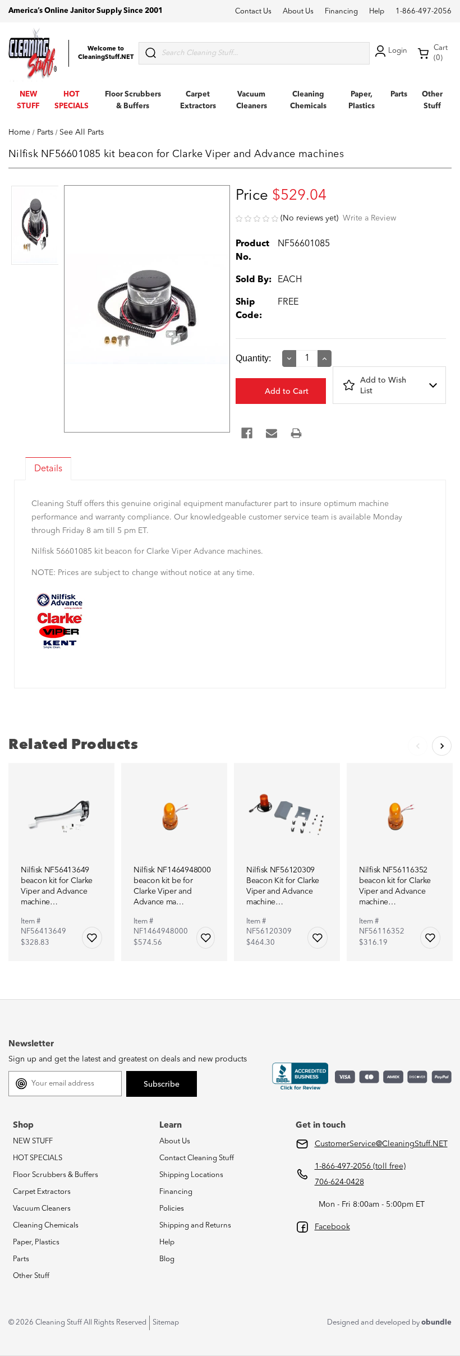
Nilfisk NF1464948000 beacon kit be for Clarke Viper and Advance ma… (172, 886)
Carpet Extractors (42, 1192)
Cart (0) (441, 53)
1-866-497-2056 (423, 11)
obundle (436, 1322)
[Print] (296, 433)
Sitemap (166, 1322)
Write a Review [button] (369, 218)
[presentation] (33, 226)
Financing (341, 11)
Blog (166, 1259)
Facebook (332, 1227)
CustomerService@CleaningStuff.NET (381, 1144)
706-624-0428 (339, 1182)
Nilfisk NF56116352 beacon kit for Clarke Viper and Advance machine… (395, 886)
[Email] (271, 433)
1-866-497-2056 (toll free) (360, 1166)
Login (397, 50)
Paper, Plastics (36, 1242)
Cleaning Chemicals (46, 1225)
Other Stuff (31, 1276)
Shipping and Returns (195, 1225)
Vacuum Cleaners (42, 1208)
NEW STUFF (33, 1141)
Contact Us (253, 11)
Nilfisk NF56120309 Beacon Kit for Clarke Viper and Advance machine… (282, 886)
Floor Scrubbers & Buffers (55, 1175)
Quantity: (253, 358)
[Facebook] (247, 433)
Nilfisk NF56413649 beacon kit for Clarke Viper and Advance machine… (57, 886)
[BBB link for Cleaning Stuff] (300, 1077)
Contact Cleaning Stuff (196, 1158)
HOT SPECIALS (37, 1158)
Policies (171, 1208)
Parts (398, 94)
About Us (298, 11)
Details (48, 469)
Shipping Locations (191, 1175)
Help (376, 11)
